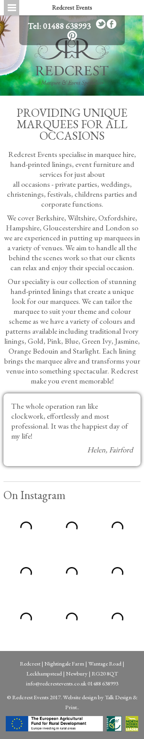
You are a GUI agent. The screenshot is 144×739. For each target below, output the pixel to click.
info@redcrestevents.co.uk (56, 683)
